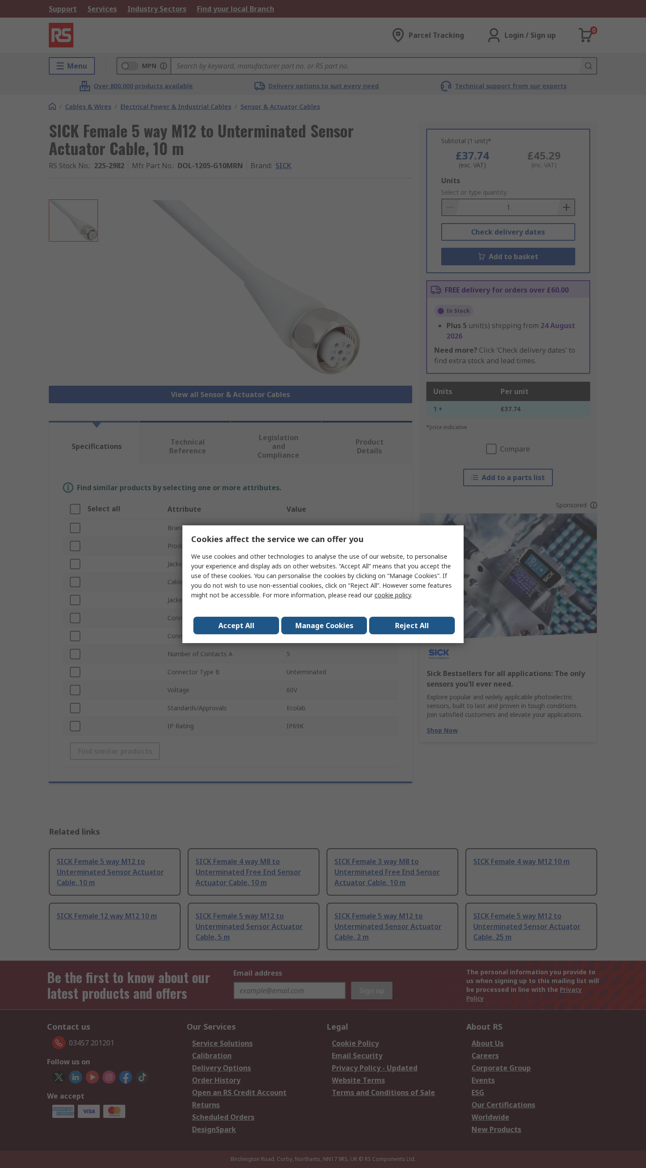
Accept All (236, 625)
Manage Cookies (324, 625)
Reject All (412, 625)
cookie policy (392, 595)
